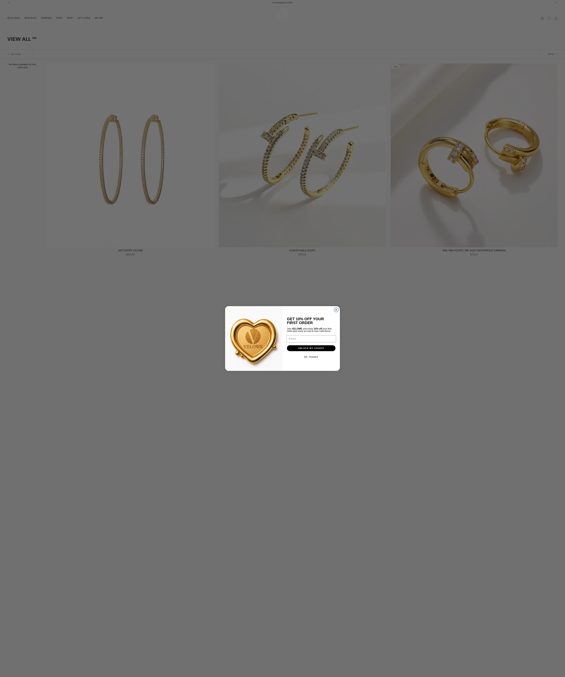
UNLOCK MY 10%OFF (311, 348)
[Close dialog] (336, 310)
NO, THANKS (311, 357)
